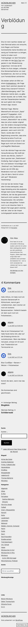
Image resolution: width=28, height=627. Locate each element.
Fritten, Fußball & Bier (8, 464)
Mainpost (4, 523)
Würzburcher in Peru (8, 553)
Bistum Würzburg (7, 599)
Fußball (3, 507)
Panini (3, 528)
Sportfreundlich (6, 537)
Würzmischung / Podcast (9, 561)
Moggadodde (5, 473)
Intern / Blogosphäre (8, 510)
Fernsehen (14, 228)
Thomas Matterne (7, 478)
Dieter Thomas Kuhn (8, 601)
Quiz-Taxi (17, 60)
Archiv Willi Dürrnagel (9, 558)
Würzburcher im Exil (7, 550)
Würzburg (4, 555)
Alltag (3, 491)
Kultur (3, 515)
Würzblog (4, 481)
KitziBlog (4, 470)
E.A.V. (3, 607)
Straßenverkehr (6, 539)
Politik (3, 531)
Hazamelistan (5, 467)
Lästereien (4, 520)
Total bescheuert (6, 542)
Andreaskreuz (11, 83)
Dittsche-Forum (6, 604)
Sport (3, 534)
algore (10, 322)
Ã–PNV (3, 494)
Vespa (3, 547)
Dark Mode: (20, 625)
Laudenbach (5, 518)
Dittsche (5, 502)
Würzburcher (8, 3)
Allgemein (4, 488)
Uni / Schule (5, 544)
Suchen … (4, 432)
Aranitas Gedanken (7, 462)
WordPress (19, 620)
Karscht (3, 512)
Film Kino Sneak (6, 504)
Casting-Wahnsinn (8, 499)
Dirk (9, 288)
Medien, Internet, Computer (10, 526)
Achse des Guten (6, 459)
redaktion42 (5, 475)
